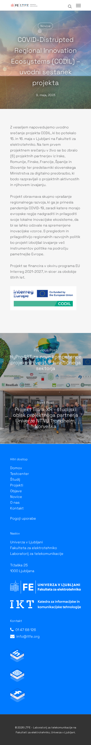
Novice (45, 26)
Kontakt (17, 508)
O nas (14, 502)
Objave (16, 491)
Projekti (16, 485)
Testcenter (19, 473)
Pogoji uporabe (23, 518)
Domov (16, 468)
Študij (15, 479)
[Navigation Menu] (78, 5)
